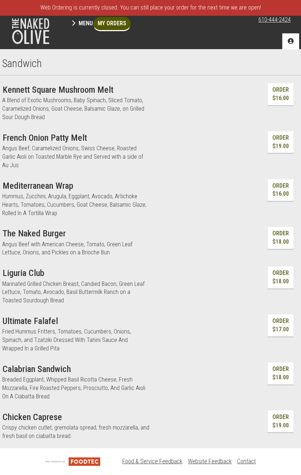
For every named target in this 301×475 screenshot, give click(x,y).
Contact (246, 461)
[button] (30, 31)
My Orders (112, 23)
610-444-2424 (274, 19)
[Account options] (290, 41)
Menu (85, 23)
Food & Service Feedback (152, 461)
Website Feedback (210, 461)
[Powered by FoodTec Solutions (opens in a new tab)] (72, 461)
